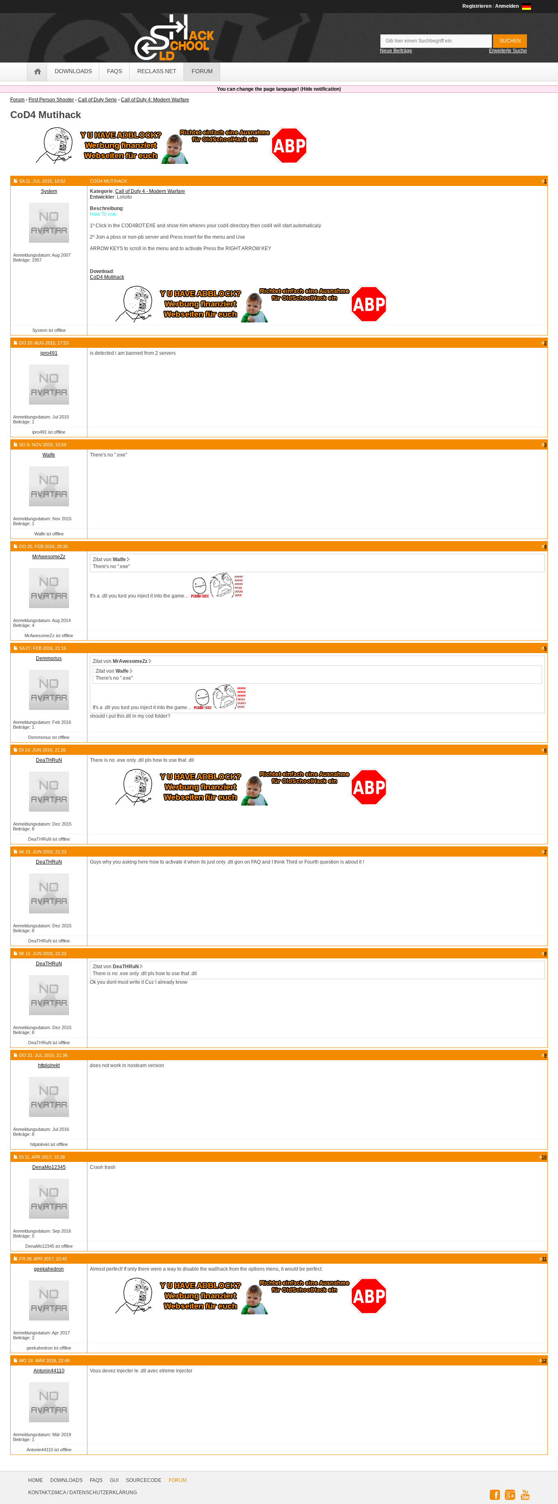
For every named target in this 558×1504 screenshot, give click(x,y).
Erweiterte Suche (508, 51)
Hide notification (320, 89)
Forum (178, 1480)
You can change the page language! (258, 89)
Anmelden (507, 6)
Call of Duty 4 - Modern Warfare (150, 191)
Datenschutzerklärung (103, 1492)
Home (35, 1480)
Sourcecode (143, 1480)
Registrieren (476, 6)
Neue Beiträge (396, 51)
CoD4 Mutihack (107, 277)
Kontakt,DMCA (47, 1492)
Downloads (66, 1480)
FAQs (96, 1480)
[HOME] (37, 72)
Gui (114, 1480)
